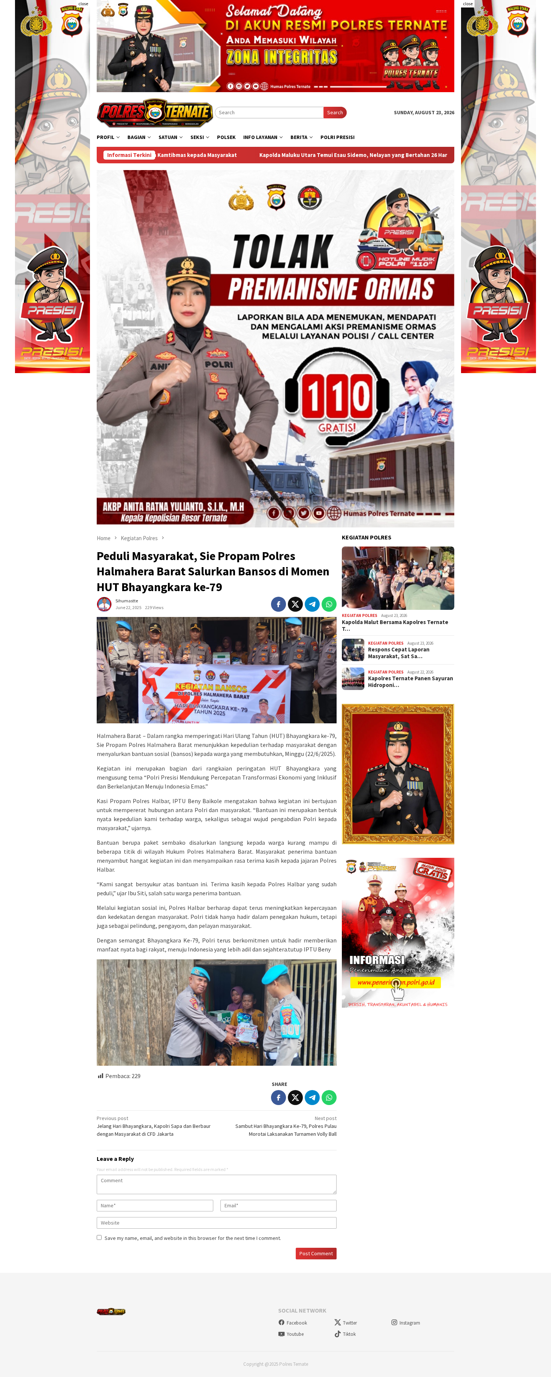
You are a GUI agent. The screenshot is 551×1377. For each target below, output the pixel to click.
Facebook (297, 1323)
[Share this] (278, 604)
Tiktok (349, 1334)
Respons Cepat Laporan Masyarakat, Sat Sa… (399, 653)
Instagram (410, 1323)
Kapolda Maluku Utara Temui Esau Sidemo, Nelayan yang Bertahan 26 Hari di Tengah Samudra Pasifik (265, 155)
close (83, 3)
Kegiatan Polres (359, 615)
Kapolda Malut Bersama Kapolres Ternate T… (395, 625)
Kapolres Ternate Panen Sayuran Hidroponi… (410, 681)
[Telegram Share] (312, 604)
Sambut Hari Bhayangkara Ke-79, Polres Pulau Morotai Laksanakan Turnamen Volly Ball (286, 1126)
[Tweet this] (295, 604)
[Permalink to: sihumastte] (104, 603)
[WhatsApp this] (329, 604)
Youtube (295, 1334)
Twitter (350, 1323)
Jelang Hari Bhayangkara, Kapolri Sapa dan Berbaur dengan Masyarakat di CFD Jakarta (154, 1126)
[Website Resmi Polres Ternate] (156, 112)
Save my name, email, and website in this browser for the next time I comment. (193, 1238)
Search (335, 112)
